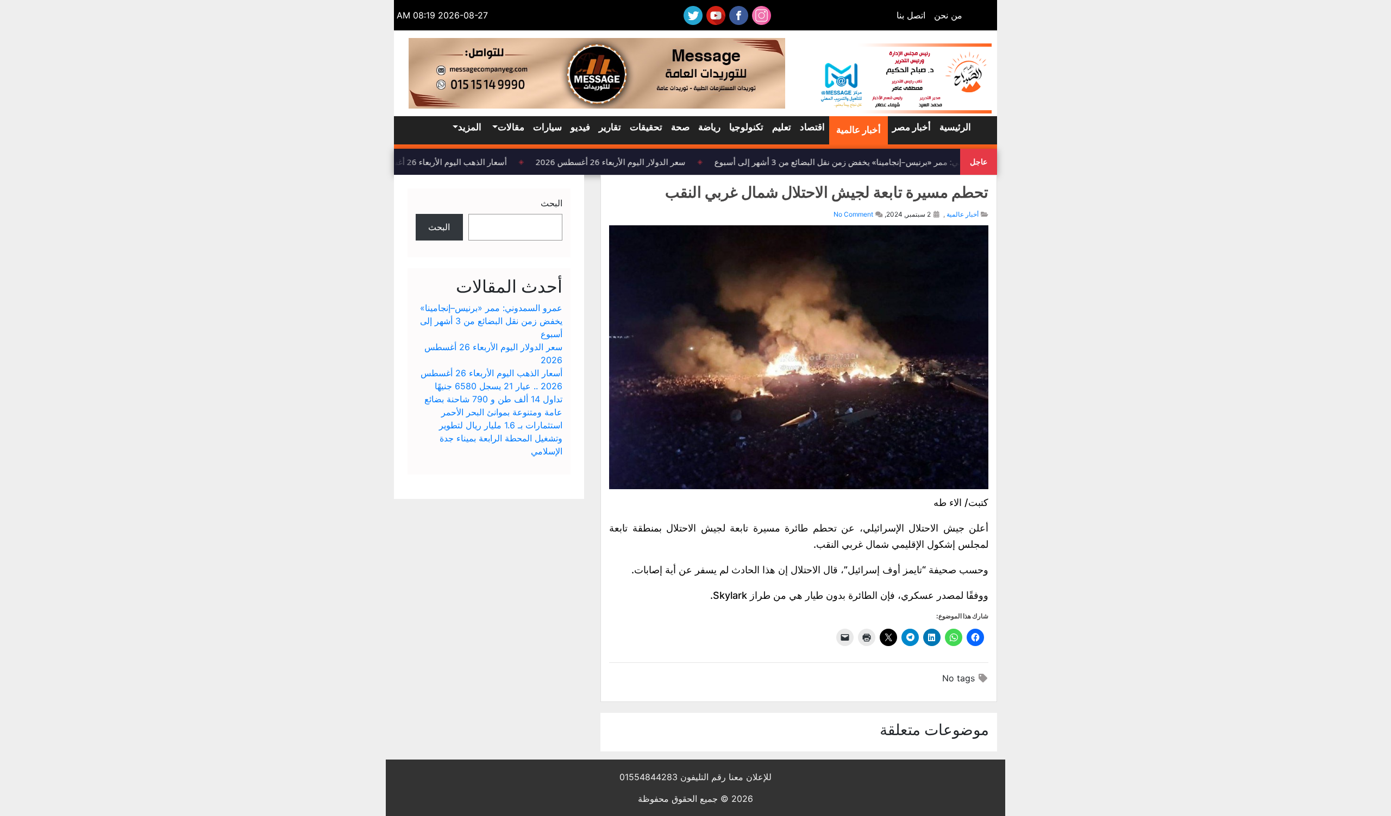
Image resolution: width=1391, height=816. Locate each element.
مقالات (511, 127)
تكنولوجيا (746, 127)
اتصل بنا (911, 15)
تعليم (781, 127)
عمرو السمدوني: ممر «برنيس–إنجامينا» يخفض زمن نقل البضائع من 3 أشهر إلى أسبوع (866, 161)
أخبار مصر (911, 127)
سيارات (547, 127)
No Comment (853, 214)
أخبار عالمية (858, 129)
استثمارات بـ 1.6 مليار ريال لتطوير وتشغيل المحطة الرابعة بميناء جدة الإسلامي (500, 438)
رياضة (709, 127)
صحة (680, 127)
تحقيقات (646, 127)
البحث (551, 203)
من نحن (948, 15)
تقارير (610, 127)
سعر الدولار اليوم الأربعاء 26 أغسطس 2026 (617, 161)
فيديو (580, 127)
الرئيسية (955, 127)
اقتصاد (812, 127)
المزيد (469, 127)
